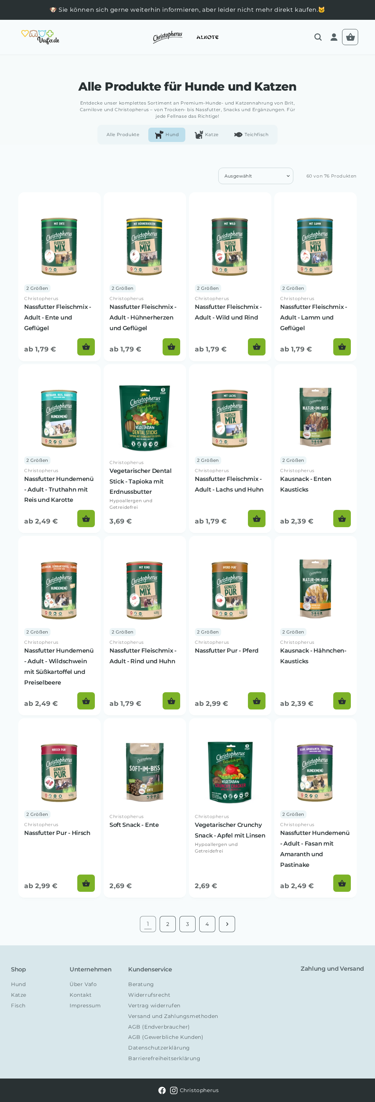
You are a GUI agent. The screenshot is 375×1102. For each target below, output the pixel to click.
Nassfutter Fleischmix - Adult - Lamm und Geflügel (313, 317)
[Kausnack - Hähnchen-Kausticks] (315, 625)
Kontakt (81, 995)
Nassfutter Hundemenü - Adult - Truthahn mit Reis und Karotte (59, 489)
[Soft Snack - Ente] (145, 808)
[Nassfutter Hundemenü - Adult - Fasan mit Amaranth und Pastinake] (315, 808)
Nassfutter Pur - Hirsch (57, 832)
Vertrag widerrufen (154, 1005)
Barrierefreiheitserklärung (164, 1058)
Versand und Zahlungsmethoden (173, 1016)
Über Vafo (83, 984)
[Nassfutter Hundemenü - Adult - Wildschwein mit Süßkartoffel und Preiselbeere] (59, 625)
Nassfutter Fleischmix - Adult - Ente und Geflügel (57, 317)
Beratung (141, 984)
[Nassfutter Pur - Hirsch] (59, 808)
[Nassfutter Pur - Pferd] (230, 625)
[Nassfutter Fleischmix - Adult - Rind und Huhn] (145, 625)
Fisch (18, 1005)
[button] (318, 37)
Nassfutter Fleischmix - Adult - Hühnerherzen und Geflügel (143, 317)
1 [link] (148, 923)
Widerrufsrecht (149, 995)
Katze (18, 995)
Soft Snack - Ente (134, 824)
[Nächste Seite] (227, 924)
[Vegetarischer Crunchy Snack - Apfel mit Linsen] (230, 808)
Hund (18, 984)
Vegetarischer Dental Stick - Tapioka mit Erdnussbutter (140, 481)
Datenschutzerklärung (159, 1047)
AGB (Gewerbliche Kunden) (165, 1037)
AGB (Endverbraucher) (159, 1026)
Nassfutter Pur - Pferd (227, 650)
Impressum (85, 1005)
